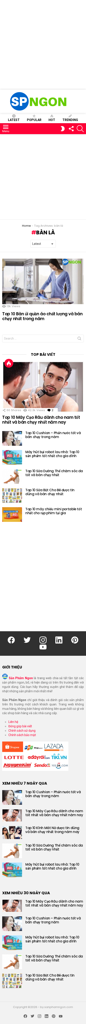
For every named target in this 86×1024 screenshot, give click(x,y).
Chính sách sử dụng (22, 730)
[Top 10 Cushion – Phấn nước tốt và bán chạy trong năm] (12, 438)
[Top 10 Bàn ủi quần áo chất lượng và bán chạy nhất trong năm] (43, 281)
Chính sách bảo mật (22, 735)
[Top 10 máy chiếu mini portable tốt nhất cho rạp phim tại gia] (12, 514)
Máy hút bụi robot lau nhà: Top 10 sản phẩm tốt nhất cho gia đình (52, 454)
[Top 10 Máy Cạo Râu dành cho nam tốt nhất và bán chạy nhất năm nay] (43, 386)
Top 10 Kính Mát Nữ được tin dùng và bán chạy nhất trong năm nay (52, 830)
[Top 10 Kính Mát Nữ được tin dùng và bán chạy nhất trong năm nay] (12, 832)
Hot (52, 120)
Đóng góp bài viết (20, 726)
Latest (14, 120)
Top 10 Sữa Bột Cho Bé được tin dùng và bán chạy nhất (50, 492)
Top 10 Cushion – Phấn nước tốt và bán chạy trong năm (53, 435)
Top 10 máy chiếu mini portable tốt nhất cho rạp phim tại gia (53, 511)
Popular (34, 120)
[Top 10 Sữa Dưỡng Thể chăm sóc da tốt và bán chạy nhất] (12, 476)
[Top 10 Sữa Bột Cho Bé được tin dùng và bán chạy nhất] (12, 495)
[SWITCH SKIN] (62, 128)
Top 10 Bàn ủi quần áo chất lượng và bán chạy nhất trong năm (42, 316)
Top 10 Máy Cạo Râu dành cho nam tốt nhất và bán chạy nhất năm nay (41, 419)
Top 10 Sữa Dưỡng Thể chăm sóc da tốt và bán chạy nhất (54, 473)
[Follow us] (71, 128)
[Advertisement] (43, 45)
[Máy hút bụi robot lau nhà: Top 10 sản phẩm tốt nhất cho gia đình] (12, 457)
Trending (70, 120)
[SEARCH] (80, 128)
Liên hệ (13, 722)
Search (79, 339)
